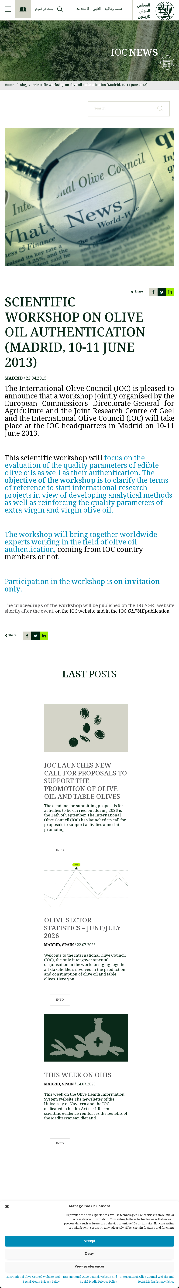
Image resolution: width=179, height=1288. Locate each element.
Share (139, 291)
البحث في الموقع (44, 9)
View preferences (89, 1267)
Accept (89, 1241)
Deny (89, 1254)
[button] (7, 1206)
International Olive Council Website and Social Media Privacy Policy (147, 1280)
